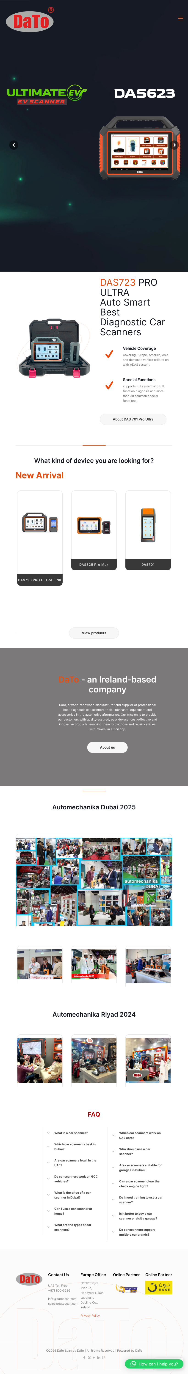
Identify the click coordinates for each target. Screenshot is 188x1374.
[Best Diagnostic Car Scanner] (29, 18)
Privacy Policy (90, 1315)
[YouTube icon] (94, 1357)
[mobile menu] (181, 18)
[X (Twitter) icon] (89, 1357)
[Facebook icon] (84, 1357)
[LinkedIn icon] (99, 1357)
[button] (72, 1133)
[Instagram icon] (103, 1357)
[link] (39, 522)
